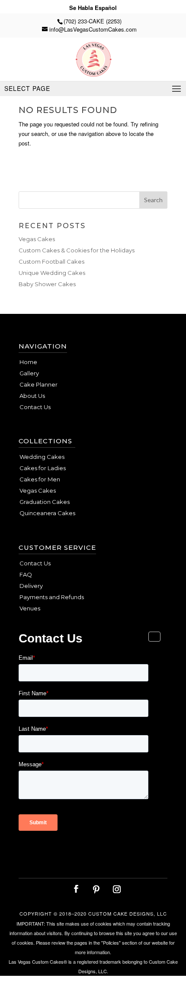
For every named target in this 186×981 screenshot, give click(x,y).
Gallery (29, 373)
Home (28, 361)
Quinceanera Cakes (47, 513)
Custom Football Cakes (51, 261)
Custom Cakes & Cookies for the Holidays (77, 250)
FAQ (25, 574)
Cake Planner (38, 384)
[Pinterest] (96, 889)
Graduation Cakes (44, 501)
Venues (29, 608)
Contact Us (35, 406)
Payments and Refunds (51, 597)
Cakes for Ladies (42, 468)
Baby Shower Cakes (47, 284)
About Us (32, 395)
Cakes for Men (39, 479)
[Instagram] (116, 889)
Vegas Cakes (37, 239)
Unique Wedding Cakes (52, 272)
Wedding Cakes (41, 456)
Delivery (31, 585)
